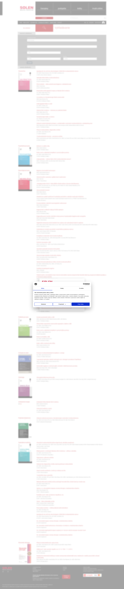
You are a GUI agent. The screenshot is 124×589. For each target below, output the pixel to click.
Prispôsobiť (61, 304)
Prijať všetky (80, 304)
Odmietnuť (43, 304)
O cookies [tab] (81, 288)
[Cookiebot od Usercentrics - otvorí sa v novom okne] (84, 284)
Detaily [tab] (62, 288)
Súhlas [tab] (42, 288)
